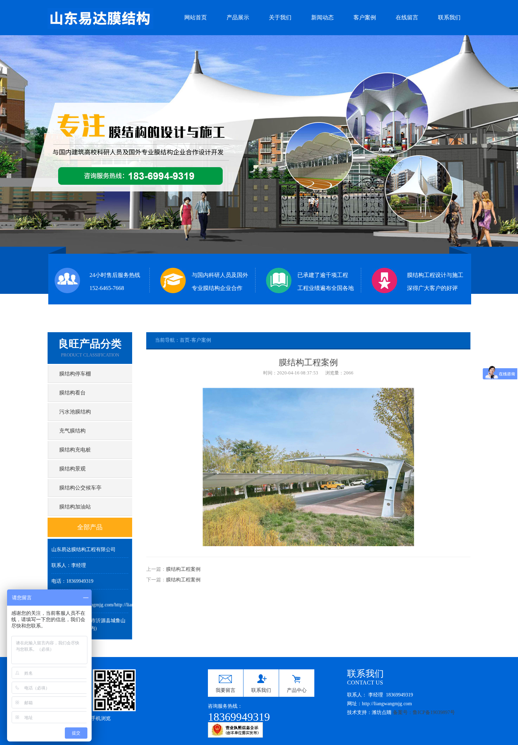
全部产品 (90, 527)
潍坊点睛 (381, 712)
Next (490, 146)
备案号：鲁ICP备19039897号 (424, 712)
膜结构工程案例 (183, 569)
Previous (28, 146)
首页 (185, 340)
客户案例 (201, 340)
